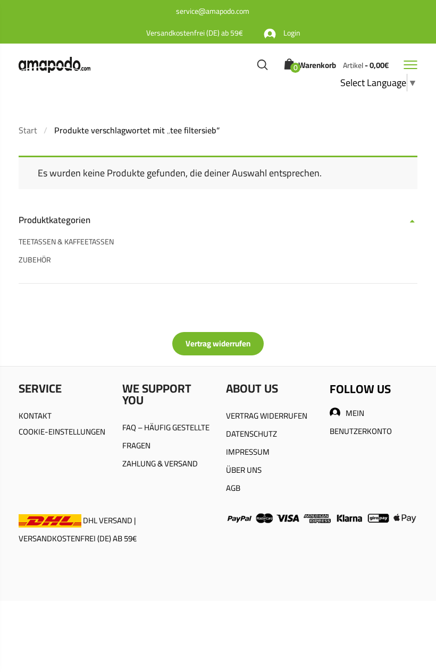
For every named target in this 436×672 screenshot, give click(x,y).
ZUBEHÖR (35, 260)
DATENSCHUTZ (251, 433)
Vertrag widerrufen (218, 343)
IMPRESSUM (248, 452)
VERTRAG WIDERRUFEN (266, 415)
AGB (233, 488)
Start (28, 130)
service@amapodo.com (212, 11)
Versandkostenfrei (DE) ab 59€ (194, 33)
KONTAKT (35, 415)
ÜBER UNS (244, 470)
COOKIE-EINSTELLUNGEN (62, 431)
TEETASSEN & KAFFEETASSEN (66, 242)
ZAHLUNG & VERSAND (160, 463)
